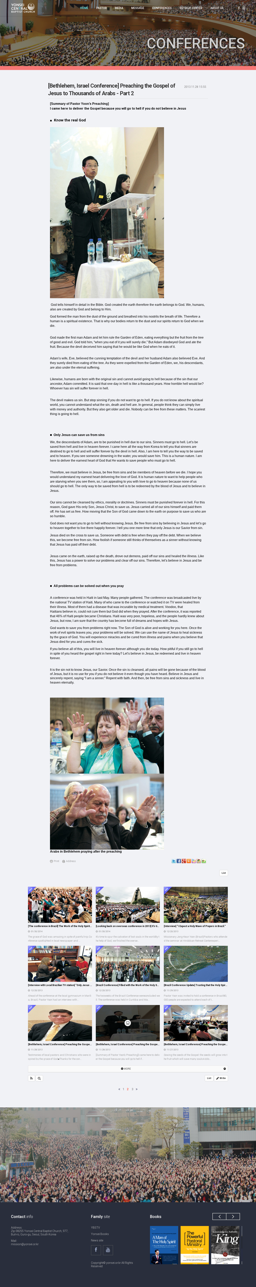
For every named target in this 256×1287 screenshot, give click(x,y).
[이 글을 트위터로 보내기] (174, 860)
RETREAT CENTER (191, 8)
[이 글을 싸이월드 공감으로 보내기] (189, 861)
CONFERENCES (162, 8)
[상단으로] (225, 1069)
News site (97, 1240)
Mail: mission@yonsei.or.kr (25, 1242)
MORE (127, 1068)
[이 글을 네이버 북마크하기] (204, 860)
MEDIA (119, 8)
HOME (84, 8)
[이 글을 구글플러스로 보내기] (184, 860)
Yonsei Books (100, 1234)
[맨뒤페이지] (136, 1089)
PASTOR (101, 8)
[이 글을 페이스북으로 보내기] (179, 860)
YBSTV (95, 1227)
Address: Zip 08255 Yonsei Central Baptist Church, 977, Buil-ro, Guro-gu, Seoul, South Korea (39, 1231)
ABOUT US (217, 8)
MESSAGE (137, 8)
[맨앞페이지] (119, 1089)
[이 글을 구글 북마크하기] (199, 860)
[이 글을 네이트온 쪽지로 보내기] (194, 860)
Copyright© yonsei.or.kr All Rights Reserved (112, 1264)
